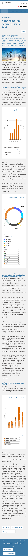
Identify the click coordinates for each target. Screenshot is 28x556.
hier (13, 546)
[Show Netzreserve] (12, 442)
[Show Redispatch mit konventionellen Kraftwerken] (12, 438)
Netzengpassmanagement (8, 532)
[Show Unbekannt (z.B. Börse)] (12, 264)
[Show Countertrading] (12, 444)
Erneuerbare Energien (17, 527)
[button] (17, 149)
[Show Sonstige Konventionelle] (12, 262)
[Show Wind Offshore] (12, 239)
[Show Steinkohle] (12, 247)
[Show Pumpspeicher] (12, 256)
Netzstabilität (6, 527)
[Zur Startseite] (6, 4)
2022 (25, 11)
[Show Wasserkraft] (12, 258)
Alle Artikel (4, 11)
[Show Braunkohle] (12, 243)
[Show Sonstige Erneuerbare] (12, 260)
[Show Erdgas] (12, 249)
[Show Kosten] (12, 154)
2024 (17, 11)
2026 (9, 11)
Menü (23, 3)
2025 (13, 11)
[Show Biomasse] (12, 253)
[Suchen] (21, 3)
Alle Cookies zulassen (8, 549)
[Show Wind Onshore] (12, 241)
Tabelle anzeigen (12, 110)
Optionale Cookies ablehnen (9, 553)
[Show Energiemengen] (12, 152)
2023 (21, 11)
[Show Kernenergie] (12, 251)
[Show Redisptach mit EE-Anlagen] (12, 440)
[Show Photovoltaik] (12, 245)
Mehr (23, 31)
